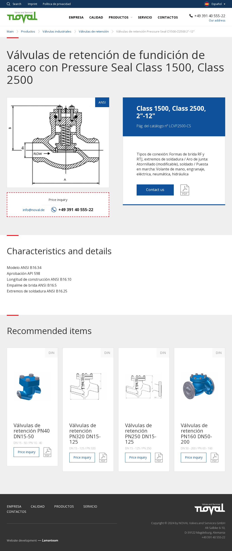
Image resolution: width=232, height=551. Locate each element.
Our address (217, 20)
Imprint (32, 4)
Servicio (145, 17)
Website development (22, 540)
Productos (118, 17)
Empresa (76, 17)
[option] (32, 407)
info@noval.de (34, 209)
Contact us (155, 189)
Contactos (168, 17)
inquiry (26, 452)
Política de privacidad (57, 4)
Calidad (96, 17)
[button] (58, 143)
